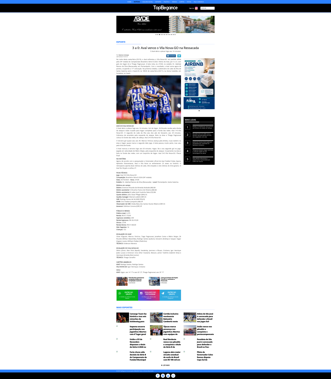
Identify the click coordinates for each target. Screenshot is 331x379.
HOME (129, 2)
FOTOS (189, 2)
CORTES (181, 2)
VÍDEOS (174, 2)
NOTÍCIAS (137, 2)
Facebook (172, 56)
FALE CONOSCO (199, 2)
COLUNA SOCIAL (147, 2)
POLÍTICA (166, 2)
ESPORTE (158, 2)
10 (171, 34)
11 (173, 34)
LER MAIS (166, 365)
